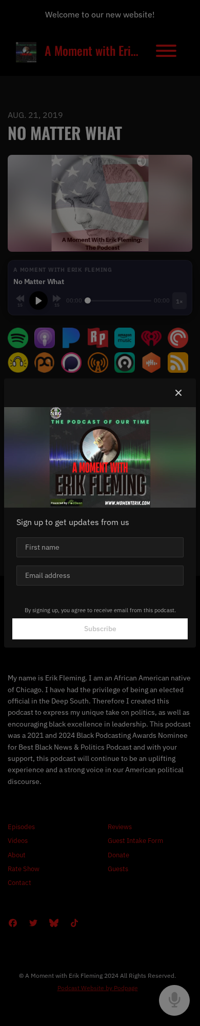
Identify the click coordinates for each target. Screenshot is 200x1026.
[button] (178, 393)
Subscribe (100, 628)
